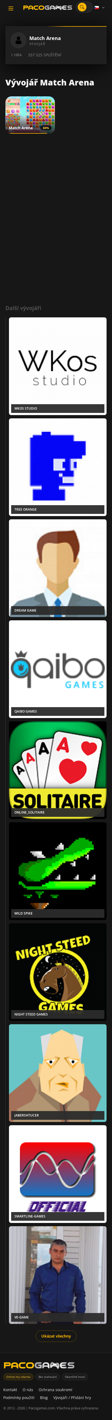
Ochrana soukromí (55, 1389)
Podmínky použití (19, 1397)
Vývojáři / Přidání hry (72, 1397)
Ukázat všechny (56, 1336)
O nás (28, 1389)
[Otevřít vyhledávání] (82, 7)
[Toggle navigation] (10, 8)
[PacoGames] (39, 1366)
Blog (44, 1397)
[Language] (100, 7)
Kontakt (10, 1389)
